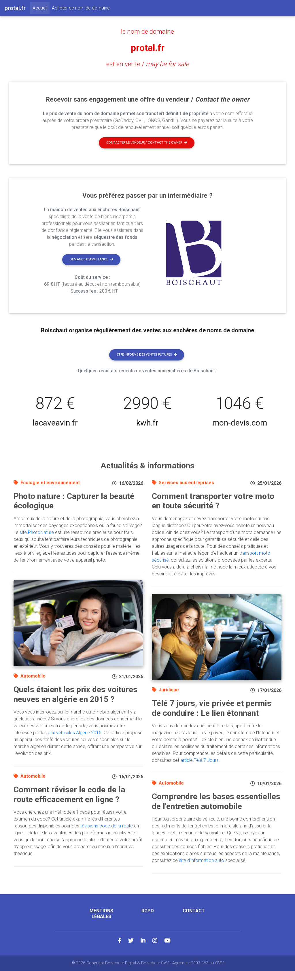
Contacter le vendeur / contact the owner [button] (144, 142)
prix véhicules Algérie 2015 (74, 732)
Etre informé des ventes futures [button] (144, 354)
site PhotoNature (37, 532)
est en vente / (147, 64)
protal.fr (147, 47)
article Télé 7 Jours (199, 760)
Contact (194, 910)
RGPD (147, 910)
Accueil (41, 8)
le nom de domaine (147, 31)
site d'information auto (201, 860)
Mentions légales (101, 913)
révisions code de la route (106, 826)
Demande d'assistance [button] (89, 259)
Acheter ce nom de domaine (81, 8)
